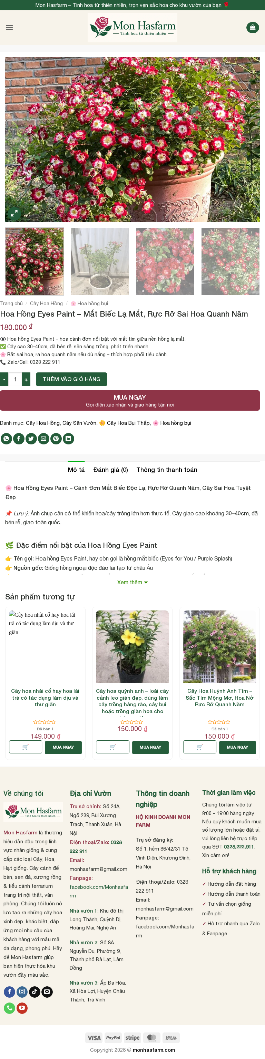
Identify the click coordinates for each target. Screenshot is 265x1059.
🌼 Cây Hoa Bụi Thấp (124, 423)
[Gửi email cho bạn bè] (43, 438)
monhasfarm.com (154, 1050)
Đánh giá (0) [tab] (110, 469)
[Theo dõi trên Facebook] (9, 992)
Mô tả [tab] (76, 469)
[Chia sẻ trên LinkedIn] (68, 438)
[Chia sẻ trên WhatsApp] (6, 438)
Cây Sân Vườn (79, 423)
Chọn (25, 746)
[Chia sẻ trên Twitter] (31, 438)
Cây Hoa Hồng (46, 303)
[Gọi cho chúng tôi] (9, 1008)
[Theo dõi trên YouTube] (22, 1008)
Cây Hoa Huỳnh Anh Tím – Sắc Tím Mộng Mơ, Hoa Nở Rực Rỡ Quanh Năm (220, 697)
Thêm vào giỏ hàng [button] (200, 746)
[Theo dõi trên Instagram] (22, 992)
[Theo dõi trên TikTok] (34, 992)
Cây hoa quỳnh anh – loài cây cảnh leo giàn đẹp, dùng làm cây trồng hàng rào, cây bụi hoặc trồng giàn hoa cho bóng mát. (132, 704)
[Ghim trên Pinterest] (56, 438)
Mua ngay (63, 747)
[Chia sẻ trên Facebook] (18, 438)
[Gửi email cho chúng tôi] (47, 992)
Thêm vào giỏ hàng (72, 379)
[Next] (246, 139)
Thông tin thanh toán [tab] (166, 469)
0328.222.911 (239, 847)
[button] (9, 27)
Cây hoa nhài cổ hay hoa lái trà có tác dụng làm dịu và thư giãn (45, 697)
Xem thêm (129, 582)
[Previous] (19, 139)
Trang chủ (11, 303)
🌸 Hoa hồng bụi (89, 303)
